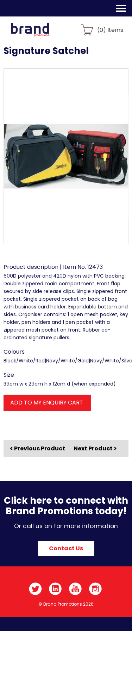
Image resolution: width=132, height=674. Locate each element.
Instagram (95, 589)
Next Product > (95, 448)
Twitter (35, 589)
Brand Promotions (42, 34)
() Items (110, 29)
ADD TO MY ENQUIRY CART (46, 403)
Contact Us (66, 548)
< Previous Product (37, 448)
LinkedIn (55, 589)
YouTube (75, 589)
